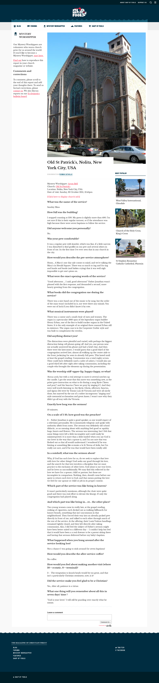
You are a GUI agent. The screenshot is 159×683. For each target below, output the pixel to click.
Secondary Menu (155, 2)
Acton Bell (73, 184)
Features (78, 26)
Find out (17, 60)
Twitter (120, 648)
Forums (33, 26)
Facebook (120, 650)
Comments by (102, 625)
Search (151, 2)
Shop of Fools (98, 26)
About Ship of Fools (128, 2)
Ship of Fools (79, 12)
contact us (18, 91)
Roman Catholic (66, 174)
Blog (19, 26)
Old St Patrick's (63, 186)
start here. (38, 55)
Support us (142, 2)
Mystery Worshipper (56, 26)
